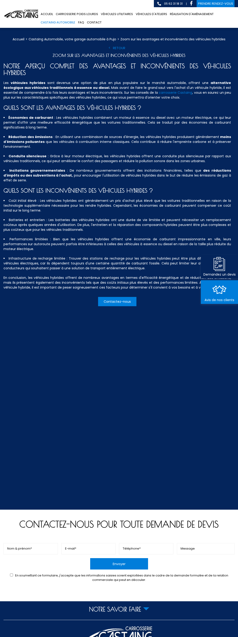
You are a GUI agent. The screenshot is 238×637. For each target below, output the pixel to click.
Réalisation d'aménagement (192, 14)
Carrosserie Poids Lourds (77, 14)
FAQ (81, 22)
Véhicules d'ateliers (151, 14)
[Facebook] (191, 3)
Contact (94, 22)
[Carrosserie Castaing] (20, 14)
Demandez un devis (219, 274)
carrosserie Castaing (175, 92)
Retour (119, 48)
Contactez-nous (117, 301)
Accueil (47, 14)
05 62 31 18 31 (173, 3)
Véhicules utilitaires (117, 14)
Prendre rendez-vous (215, 3)
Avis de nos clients (219, 300)
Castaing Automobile (58, 22)
